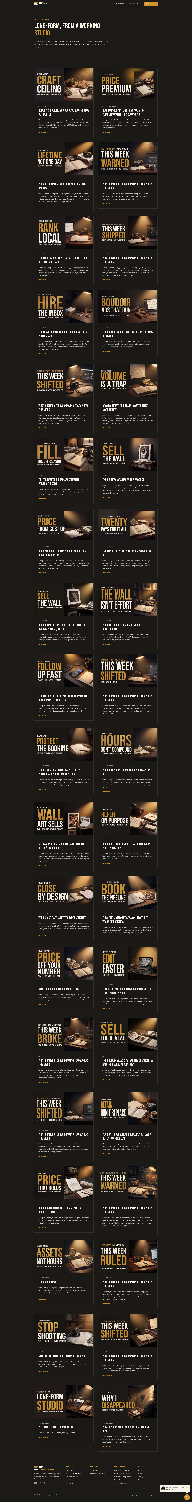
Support (141, 1473)
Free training (70, 1470)
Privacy (140, 1477)
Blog (139, 3)
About (140, 1470)
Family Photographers (121, 1480)
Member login (70, 1480)
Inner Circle (70, 1483)
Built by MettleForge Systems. (150, 1495)
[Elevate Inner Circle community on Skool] (44, 1483)
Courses (131, 3)
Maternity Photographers (122, 1477)
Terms (140, 1480)
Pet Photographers (120, 1483)
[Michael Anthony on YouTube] (35, 1483)
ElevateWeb (120, 3)
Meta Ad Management (97, 1473)
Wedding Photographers (122, 1470)
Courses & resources (73, 1477)
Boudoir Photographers (122, 1473)
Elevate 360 (151, 3)
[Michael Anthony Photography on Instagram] (40, 1483)
